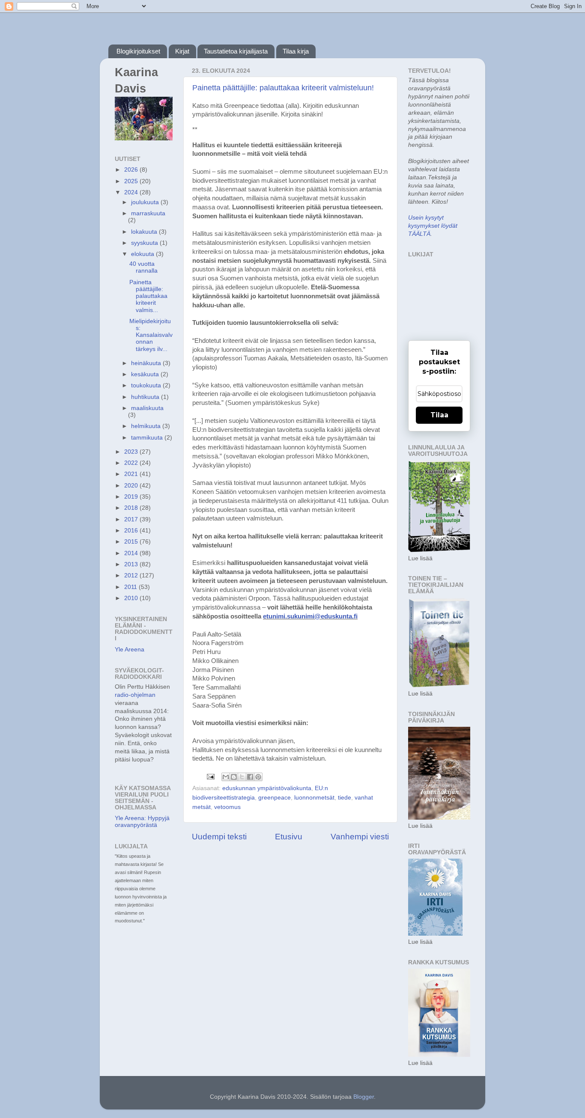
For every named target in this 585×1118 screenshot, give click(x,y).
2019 (132, 497)
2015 (132, 541)
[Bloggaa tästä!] (234, 777)
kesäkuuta (146, 374)
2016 (132, 530)
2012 (132, 575)
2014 (132, 553)
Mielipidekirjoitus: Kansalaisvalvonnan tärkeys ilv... (151, 335)
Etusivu (288, 836)
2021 (132, 474)
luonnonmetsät (314, 797)
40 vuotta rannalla (143, 267)
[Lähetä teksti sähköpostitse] (210, 776)
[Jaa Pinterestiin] (258, 777)
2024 (132, 192)
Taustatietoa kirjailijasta (236, 51)
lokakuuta (145, 232)
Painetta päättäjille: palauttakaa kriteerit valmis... (148, 296)
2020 (132, 485)
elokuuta (143, 254)
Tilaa (439, 415)
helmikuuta (146, 426)
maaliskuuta (147, 408)
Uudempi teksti (219, 836)
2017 (132, 519)
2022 (132, 463)
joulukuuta (146, 202)
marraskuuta (148, 213)
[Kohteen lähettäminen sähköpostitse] (225, 777)
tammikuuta (147, 437)
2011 (131, 587)
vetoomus (227, 807)
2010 (132, 598)
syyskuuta (145, 243)
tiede (344, 797)
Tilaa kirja (296, 51)
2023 (132, 452)
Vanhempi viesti (360, 836)
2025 (132, 181)
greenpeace (274, 797)
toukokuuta (147, 385)
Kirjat (182, 51)
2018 (132, 508)
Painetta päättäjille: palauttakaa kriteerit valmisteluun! (283, 87)
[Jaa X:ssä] (242, 777)
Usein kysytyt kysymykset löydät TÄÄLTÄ (432, 225)
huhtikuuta (146, 397)
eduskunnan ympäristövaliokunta (266, 788)
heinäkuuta (147, 363)
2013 (132, 564)
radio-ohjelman (135, 695)
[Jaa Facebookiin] (250, 777)
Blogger (363, 1097)
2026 (132, 170)
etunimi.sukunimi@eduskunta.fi (310, 616)
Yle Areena (129, 649)
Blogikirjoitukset (138, 51)
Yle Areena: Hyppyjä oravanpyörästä (142, 821)
